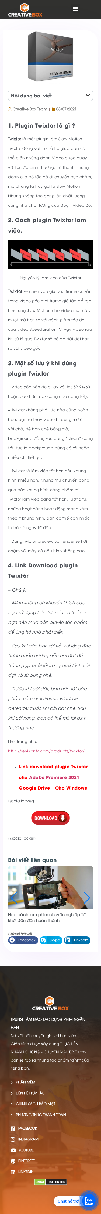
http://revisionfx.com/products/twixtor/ (46, 751)
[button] (75, 8)
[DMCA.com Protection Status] (50, 1183)
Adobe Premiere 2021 (54, 777)
